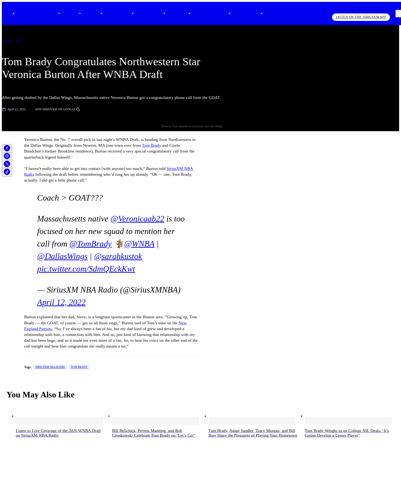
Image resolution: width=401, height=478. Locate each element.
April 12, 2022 (61, 302)
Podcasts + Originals (206, 13)
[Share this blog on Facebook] (7, 148)
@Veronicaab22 (137, 218)
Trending (174, 13)
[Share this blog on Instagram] (7, 156)
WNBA (19, 40)
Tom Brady (151, 145)
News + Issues (145, 13)
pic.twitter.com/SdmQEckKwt (86, 268)
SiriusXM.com (242, 13)
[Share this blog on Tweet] (7, 164)
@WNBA (139, 243)
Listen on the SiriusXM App (361, 17)
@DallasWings (62, 256)
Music (66, 13)
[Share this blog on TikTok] (7, 172)
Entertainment (113, 13)
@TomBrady (90, 243)
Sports (87, 13)
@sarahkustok (118, 256)
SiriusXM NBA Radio (50, 367)
